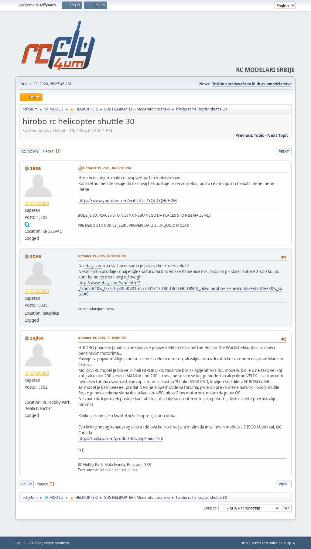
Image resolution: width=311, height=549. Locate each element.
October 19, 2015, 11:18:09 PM (102, 337)
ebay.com (93, 265)
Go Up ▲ (288, 542)
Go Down (29, 151)
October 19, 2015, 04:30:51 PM (107, 168)
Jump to (210, 508)
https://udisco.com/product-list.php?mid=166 (120, 438)
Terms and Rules (264, 542)
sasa (35, 168)
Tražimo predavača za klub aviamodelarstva (252, 83)
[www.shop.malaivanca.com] (27, 395)
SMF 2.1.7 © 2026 (28, 543)
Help (244, 542)
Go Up (26, 484)
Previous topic (249, 135)
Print (284, 151)
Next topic (278, 135)
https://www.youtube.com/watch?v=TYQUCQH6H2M (127, 200)
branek (163, 109)
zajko (36, 337)
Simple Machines (56, 543)
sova (35, 256)
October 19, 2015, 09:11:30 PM (102, 256)
